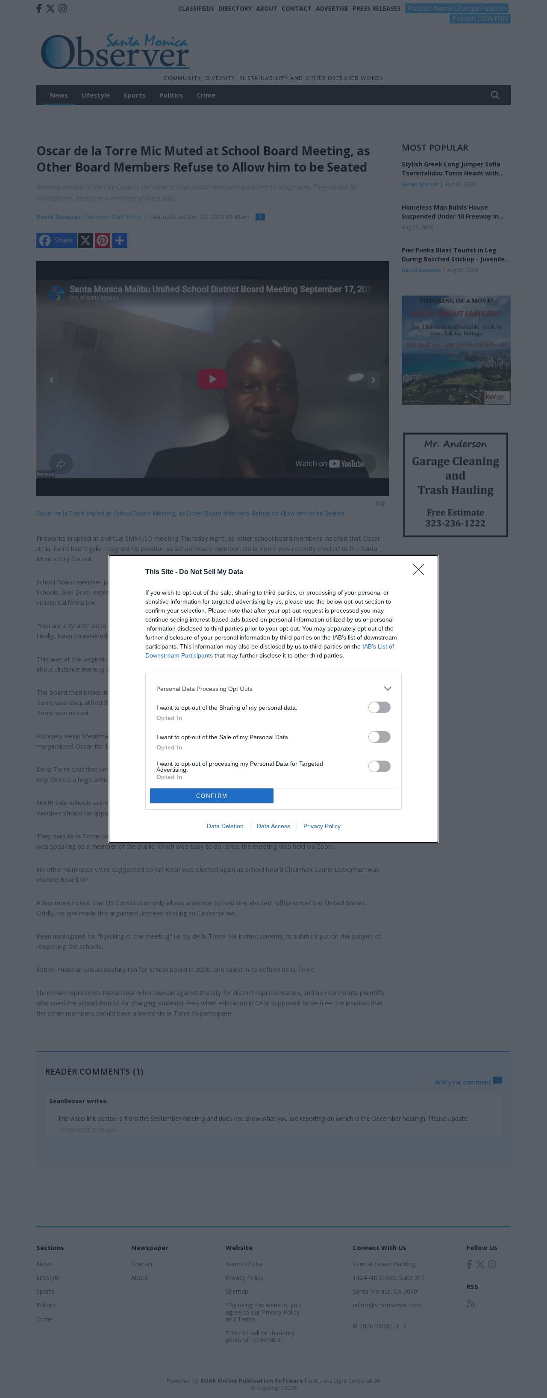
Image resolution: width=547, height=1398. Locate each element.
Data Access (273, 826)
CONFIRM (212, 796)
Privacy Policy (322, 826)
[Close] (421, 572)
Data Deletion (225, 826)
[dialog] (273, 699)
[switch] (379, 707)
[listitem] (273, 688)
